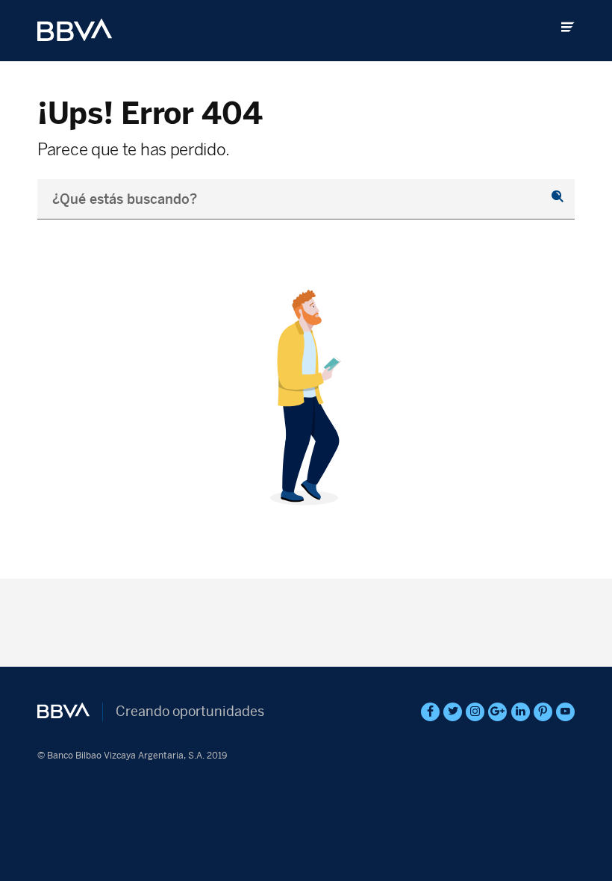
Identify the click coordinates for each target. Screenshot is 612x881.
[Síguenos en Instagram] (475, 712)
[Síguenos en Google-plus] (497, 712)
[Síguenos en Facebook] (430, 712)
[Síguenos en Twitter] (452, 712)
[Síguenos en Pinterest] (543, 712)
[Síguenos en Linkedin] (520, 712)
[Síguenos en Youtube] (565, 712)
